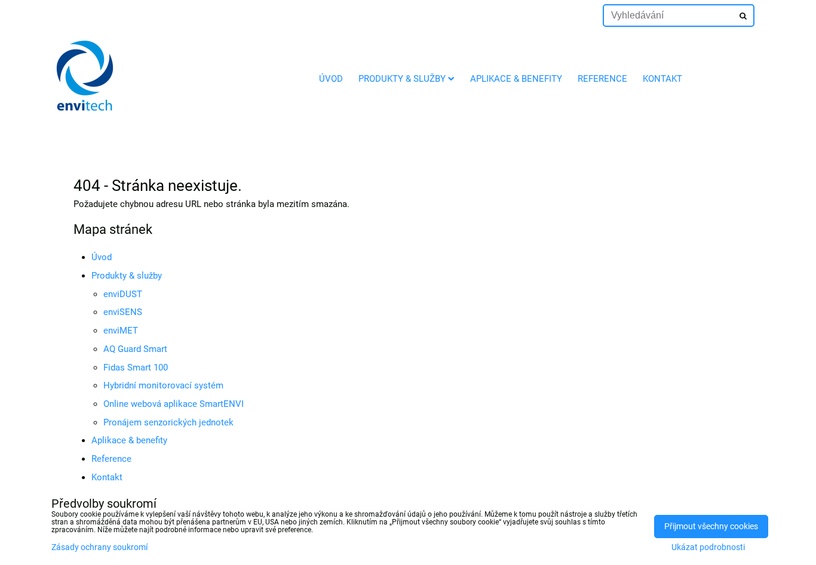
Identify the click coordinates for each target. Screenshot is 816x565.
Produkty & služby (402, 78)
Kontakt (662, 78)
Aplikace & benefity (516, 78)
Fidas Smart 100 (135, 367)
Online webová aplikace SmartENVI (173, 404)
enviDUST (122, 294)
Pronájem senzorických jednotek (168, 422)
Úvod (331, 78)
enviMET (120, 330)
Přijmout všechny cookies (711, 526)
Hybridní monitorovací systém (163, 385)
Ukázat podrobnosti (708, 547)
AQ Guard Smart (135, 349)
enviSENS (122, 312)
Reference (602, 78)
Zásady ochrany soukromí (99, 547)
